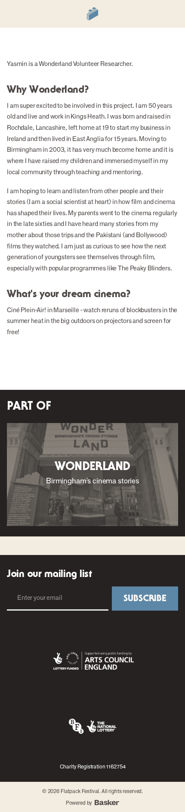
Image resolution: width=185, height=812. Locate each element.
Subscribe (144, 598)
